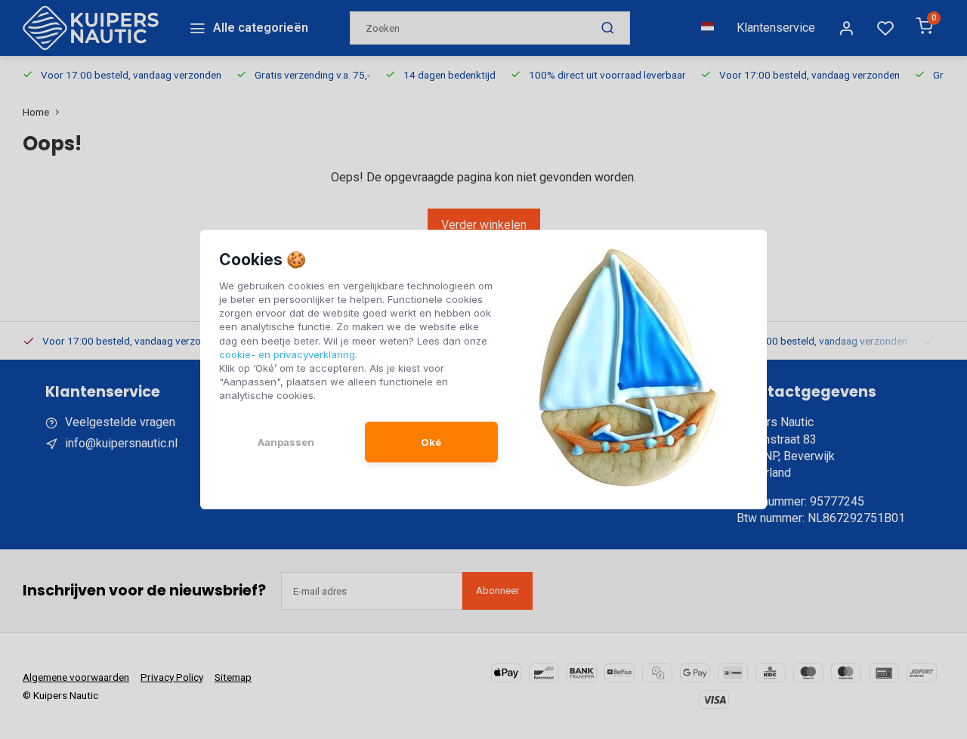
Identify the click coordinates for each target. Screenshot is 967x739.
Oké (431, 442)
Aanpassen (286, 442)
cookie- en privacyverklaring (287, 354)
